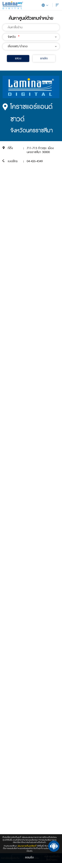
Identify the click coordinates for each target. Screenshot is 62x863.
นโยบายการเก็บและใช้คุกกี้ (27, 846)
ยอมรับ (29, 857)
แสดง (18, 58)
